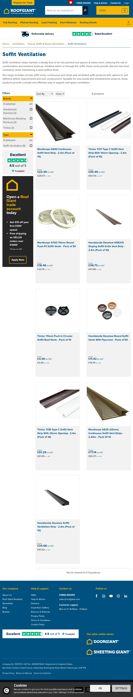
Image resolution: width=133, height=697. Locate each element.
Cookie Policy (37, 624)
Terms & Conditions (40, 620)
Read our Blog (104, 596)
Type (6, 135)
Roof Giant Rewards (12, 599)
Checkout (122, 10)
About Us (7, 595)
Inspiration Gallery (40, 607)
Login (126, 2)
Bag (106, 10)
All (30, 104)
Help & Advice (38, 599)
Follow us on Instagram (118, 596)
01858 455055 (67, 595)
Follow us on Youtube (111, 596)
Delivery (35, 603)
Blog (4, 607)
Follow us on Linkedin (126, 596)
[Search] (85, 10)
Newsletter (7, 603)
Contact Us (115, 3)
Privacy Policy (38, 616)
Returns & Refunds (40, 611)
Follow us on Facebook (96, 596)
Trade (23, 2)
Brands (7, 98)
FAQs (33, 595)
